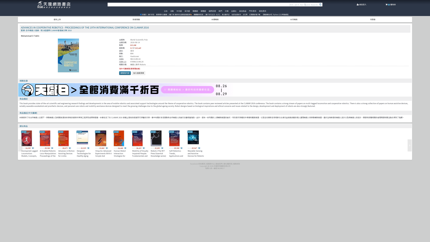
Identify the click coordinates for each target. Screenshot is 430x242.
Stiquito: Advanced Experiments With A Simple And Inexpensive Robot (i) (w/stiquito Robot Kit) (103, 157)
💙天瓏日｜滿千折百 (147, 14)
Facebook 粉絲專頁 (197, 164)
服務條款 (236, 164)
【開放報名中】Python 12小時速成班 (275, 14)
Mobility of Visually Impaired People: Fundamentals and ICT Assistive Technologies (140, 155)
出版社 (233, 11)
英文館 (187, 11)
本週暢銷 (215, 19)
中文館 (179, 11)
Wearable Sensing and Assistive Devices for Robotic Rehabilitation (196, 154)
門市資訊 (252, 11)
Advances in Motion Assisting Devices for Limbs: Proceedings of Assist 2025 (66, 155)
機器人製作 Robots (138, 64)
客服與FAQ (210, 164)
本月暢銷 (293, 19)
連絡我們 (219, 164)
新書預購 (136, 19)
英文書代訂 (226, 14)
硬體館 (203, 11)
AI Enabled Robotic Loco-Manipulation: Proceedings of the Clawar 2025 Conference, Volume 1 (48, 157)
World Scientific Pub (139, 39)
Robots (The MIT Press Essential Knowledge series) (158, 153)
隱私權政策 (228, 164)
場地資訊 (262, 11)
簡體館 (195, 11)
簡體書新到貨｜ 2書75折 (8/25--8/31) (207, 14)
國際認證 (212, 11)
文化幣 (245, 14)
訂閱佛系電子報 (254, 14)
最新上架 (57, 19)
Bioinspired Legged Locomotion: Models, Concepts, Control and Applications (29, 155)
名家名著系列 (236, 14)
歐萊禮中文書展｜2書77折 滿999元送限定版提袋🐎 (174, 14)
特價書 (372, 19)
